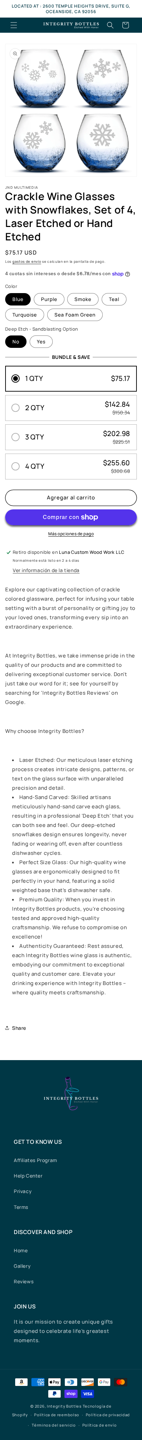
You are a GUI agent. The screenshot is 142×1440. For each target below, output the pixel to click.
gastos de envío (26, 261)
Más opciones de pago (71, 534)
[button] (13, 25)
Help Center (28, 1175)
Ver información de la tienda (46, 570)
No (15, 341)
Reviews (23, 1281)
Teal (114, 299)
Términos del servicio (54, 1425)
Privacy (23, 1191)
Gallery (22, 1266)
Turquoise (24, 314)
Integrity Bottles (64, 1406)
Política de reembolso (56, 1414)
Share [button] (19, 1028)
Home (21, 1250)
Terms (21, 1207)
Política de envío (99, 1425)
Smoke (82, 299)
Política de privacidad (108, 1414)
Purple (49, 299)
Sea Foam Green (74, 314)
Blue (17, 299)
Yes (41, 341)
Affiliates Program (35, 1160)
